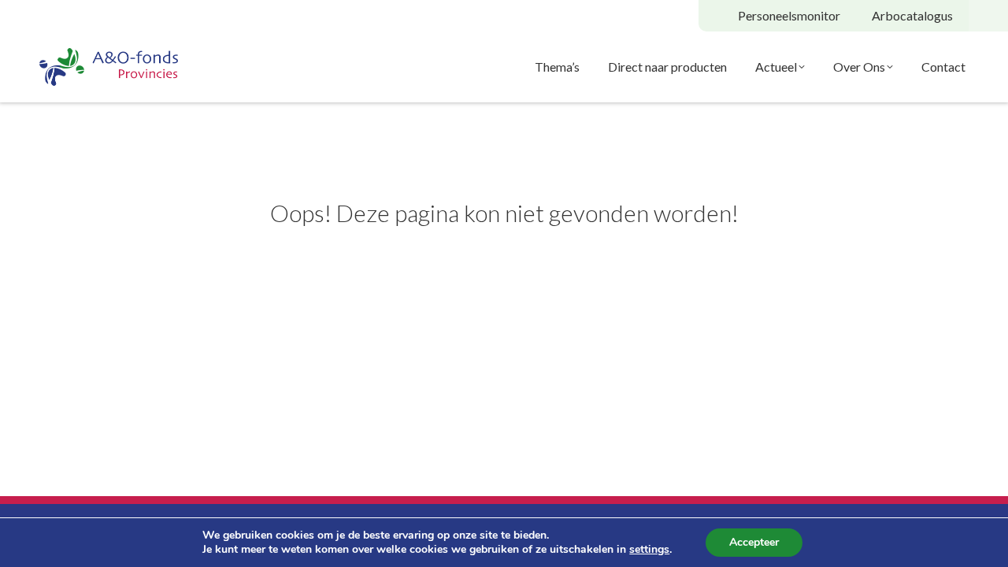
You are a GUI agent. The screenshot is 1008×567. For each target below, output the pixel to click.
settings (649, 550)
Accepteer (754, 542)
